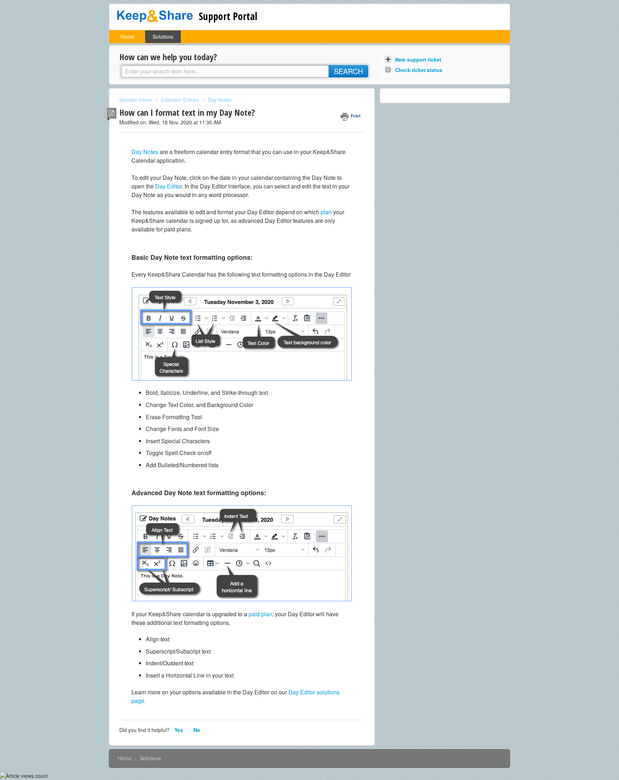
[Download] (296, 303)
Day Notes (219, 99)
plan (326, 212)
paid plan (260, 614)
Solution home (136, 99)
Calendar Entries (180, 99)
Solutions (163, 36)
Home (127, 36)
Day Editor (168, 186)
